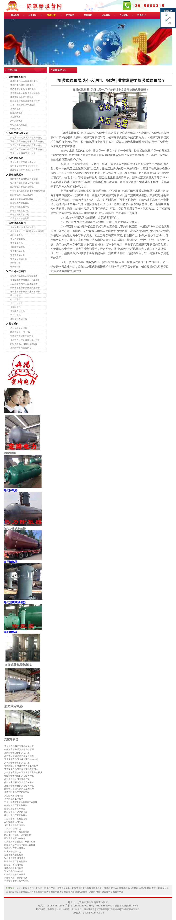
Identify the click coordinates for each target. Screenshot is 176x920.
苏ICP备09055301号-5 (93, 913)
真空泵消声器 (23, 769)
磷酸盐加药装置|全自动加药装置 (25, 170)
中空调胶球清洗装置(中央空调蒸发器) (27, 191)
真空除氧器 (15, 117)
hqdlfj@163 (127, 906)
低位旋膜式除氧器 (18, 124)
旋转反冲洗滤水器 (18, 319)
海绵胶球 (8, 848)
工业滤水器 (15, 315)
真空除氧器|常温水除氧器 (22, 85)
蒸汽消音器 (15, 263)
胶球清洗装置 (10, 838)
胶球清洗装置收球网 (19, 214)
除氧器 (51, 909)
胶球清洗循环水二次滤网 (21, 195)
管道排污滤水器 (17, 311)
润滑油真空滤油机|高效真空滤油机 (26, 145)
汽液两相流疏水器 (18, 328)
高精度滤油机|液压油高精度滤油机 (26, 137)
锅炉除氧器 (15, 128)
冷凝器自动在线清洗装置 (21, 199)
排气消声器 (20, 782)
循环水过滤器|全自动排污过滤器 (25, 291)
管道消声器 (20, 776)
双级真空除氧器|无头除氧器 (23, 89)
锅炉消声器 (20, 749)
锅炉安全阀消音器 (18, 259)
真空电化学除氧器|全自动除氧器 (25, 93)
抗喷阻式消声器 (17, 247)
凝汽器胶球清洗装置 (19, 218)
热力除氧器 (15, 109)
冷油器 (13, 874)
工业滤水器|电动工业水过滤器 (24, 283)
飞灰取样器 (9, 871)
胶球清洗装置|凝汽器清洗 (22, 187)
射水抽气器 (9, 878)
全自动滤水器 (16, 303)
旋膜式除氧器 (16, 113)
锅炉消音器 (15, 267)
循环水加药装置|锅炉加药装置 (24, 166)
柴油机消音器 (10, 766)
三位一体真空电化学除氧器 (22, 105)
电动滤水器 (15, 299)
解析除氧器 (9, 805)
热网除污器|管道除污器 (20, 348)
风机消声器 (20, 763)
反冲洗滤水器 (10, 825)
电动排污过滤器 (11, 835)
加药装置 (33, 891)
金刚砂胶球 (9, 855)
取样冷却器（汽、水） (20, 332)
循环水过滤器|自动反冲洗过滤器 (25, 183)
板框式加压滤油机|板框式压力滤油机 (27, 149)
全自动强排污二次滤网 (85, 891)
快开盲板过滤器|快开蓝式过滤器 (25, 287)
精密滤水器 (69, 891)
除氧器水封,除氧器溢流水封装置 (25, 101)
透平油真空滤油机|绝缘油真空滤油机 (27, 141)
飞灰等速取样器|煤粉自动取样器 (25, 340)
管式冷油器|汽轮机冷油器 (22, 336)
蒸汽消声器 (20, 756)
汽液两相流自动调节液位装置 (23, 344)
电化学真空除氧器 (104, 891)
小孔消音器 (9, 779)
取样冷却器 (9, 861)
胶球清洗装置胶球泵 (19, 206)
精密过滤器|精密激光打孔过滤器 (25, 280)
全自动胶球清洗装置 (19, 203)
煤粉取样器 (9, 865)
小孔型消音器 (16, 235)
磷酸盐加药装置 (21, 891)
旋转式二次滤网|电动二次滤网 (24, 179)
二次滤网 (8, 828)
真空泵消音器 (16, 243)
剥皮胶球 (8, 851)
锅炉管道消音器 (17, 255)
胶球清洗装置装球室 (19, 210)
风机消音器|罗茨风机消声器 (23, 227)
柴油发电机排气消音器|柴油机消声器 (27, 231)
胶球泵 (13, 858)
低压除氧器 (102, 909)
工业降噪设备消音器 (130, 909)
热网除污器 (15, 307)
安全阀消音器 (10, 759)
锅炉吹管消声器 (17, 239)
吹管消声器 (20, 789)
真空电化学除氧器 (119, 888)
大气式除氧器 (16, 121)
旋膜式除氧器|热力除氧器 (22, 97)
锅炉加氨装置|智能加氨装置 (23, 162)
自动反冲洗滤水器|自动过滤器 (24, 276)
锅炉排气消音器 (17, 251)
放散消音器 (9, 786)
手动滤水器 (15, 295)
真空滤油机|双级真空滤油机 (23, 153)
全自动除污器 (10, 832)
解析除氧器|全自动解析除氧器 (24, 81)
